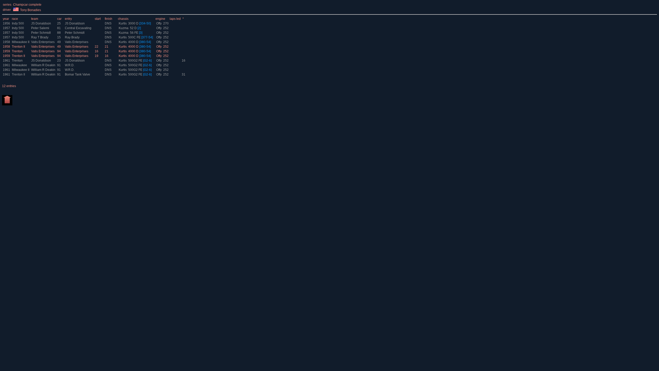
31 (183, 74)
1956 (6, 23)
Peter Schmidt (41, 33)
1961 (6, 60)
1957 (6, 28)
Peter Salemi (40, 28)
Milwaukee (19, 65)
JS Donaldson (41, 23)
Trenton (17, 51)
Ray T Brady (40, 37)
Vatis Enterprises (43, 42)
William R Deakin (43, 65)
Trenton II (18, 46)
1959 (6, 51)
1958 (6, 42)
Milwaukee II (20, 42)
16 (183, 60)
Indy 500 (18, 23)
